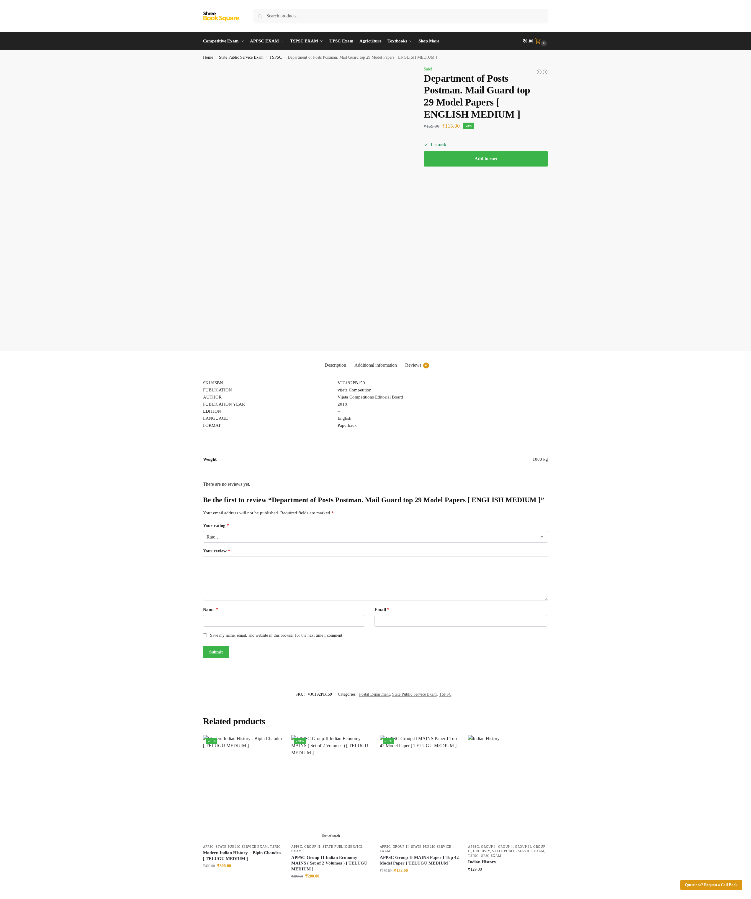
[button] (535, 41)
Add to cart (486, 158)
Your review (216, 551)
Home (208, 57)
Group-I (488, 846)
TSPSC (275, 57)
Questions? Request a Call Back (711, 885)
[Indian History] (508, 788)
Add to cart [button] (242, 878)
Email (382, 609)
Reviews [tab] (416, 365)
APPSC (208, 846)
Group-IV (481, 851)
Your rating (216, 525)
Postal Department (374, 694)
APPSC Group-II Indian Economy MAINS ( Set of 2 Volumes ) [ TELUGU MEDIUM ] (329, 863)
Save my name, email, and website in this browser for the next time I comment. (276, 635)
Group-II (312, 846)
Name (210, 609)
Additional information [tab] (375, 365)
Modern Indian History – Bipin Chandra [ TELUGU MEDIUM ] (242, 855)
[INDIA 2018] (539, 72)
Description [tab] (335, 365)
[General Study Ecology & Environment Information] (545, 72)
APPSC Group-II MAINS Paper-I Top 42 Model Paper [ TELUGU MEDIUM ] (419, 860)
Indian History (482, 862)
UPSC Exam (491, 855)
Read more (331, 888)
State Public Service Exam (241, 57)
